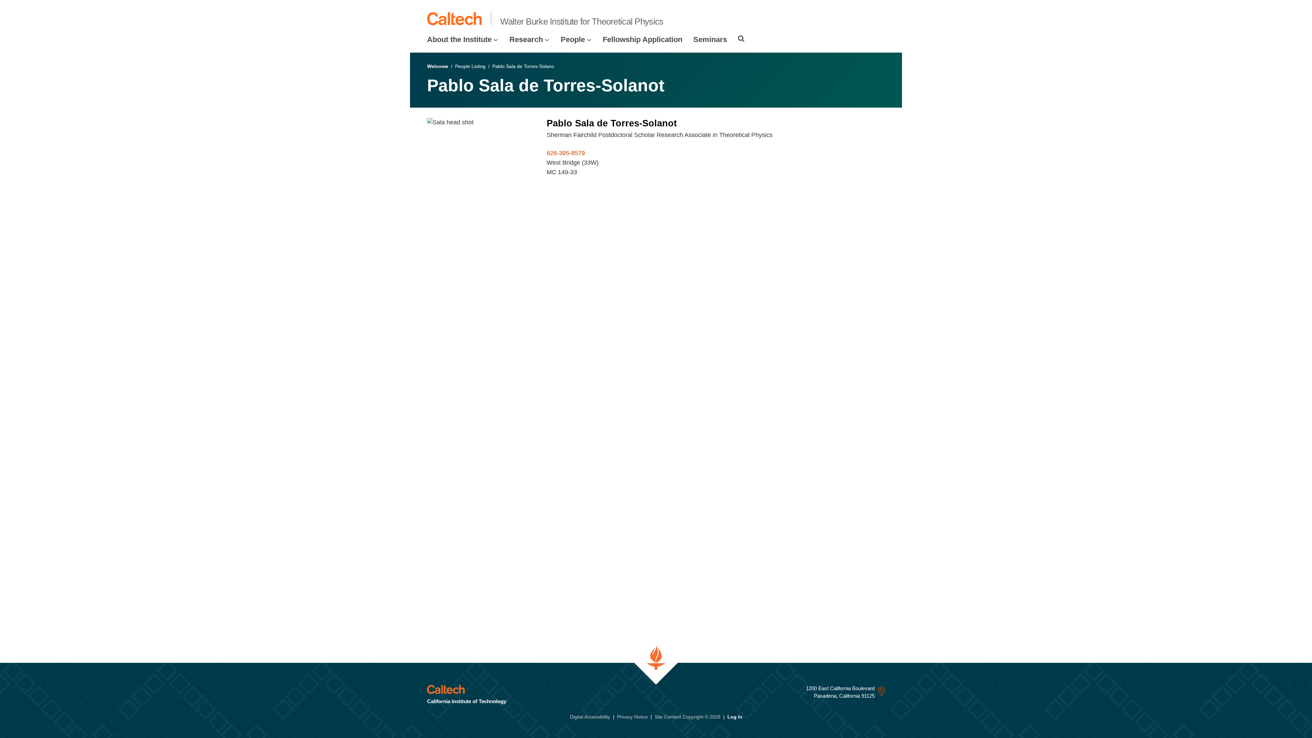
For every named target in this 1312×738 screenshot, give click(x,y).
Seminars (710, 39)
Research (526, 39)
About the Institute (459, 39)
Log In (734, 717)
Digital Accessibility (590, 717)
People (573, 39)
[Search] (741, 38)
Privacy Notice (632, 717)
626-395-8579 (566, 153)
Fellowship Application (642, 39)
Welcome (437, 66)
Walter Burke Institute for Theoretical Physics (582, 21)
